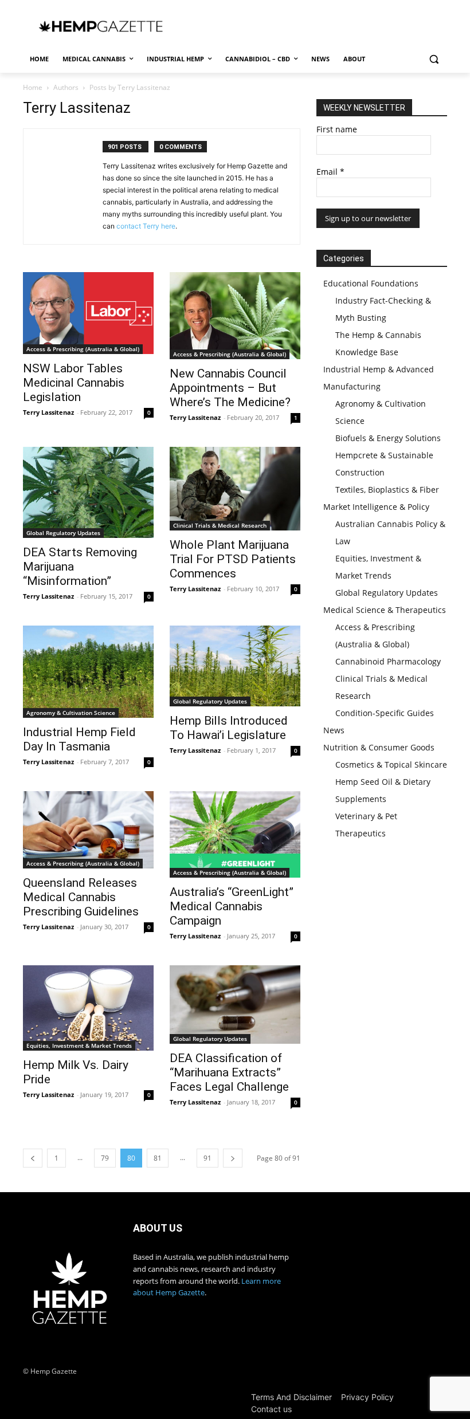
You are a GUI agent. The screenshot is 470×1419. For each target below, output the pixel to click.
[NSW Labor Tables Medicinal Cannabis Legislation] (88, 313)
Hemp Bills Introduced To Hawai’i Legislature (229, 728)
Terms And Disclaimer (291, 1397)
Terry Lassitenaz (48, 412)
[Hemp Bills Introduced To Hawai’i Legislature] (235, 666)
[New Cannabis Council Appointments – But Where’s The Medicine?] (235, 315)
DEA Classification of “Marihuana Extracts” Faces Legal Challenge (229, 1072)
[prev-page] (32, 1158)
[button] (433, 59)
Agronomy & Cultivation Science (70, 713)
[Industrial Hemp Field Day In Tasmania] (88, 671)
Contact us (271, 1409)
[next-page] (232, 1158)
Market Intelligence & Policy (376, 506)
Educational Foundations (370, 283)
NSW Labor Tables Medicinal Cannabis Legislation (73, 382)
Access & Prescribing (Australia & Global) (82, 349)
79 (105, 1158)
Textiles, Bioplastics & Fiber (387, 489)
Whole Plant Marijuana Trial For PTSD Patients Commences (233, 559)
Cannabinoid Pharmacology (388, 661)
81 (158, 1158)
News (333, 730)
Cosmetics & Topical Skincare (391, 764)
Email (330, 171)
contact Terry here (145, 226)
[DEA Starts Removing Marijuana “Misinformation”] (88, 492)
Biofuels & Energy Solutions (388, 438)
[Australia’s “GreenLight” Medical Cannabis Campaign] (235, 834)
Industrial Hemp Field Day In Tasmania (79, 739)
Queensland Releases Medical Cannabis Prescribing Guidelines (81, 897)
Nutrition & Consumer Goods (378, 747)
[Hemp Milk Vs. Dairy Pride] (88, 1008)
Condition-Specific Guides (384, 712)
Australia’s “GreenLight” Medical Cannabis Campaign (231, 906)
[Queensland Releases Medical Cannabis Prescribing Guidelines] (88, 829)
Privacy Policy (367, 1397)
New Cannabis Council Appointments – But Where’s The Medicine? (230, 388)
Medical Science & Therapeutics (384, 609)
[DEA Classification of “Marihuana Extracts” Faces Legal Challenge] (235, 1004)
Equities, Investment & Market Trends (79, 1045)
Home (32, 87)
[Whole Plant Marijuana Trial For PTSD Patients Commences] (235, 488)
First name (336, 129)
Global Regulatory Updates (63, 533)
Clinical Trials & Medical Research (220, 525)
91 (207, 1158)
